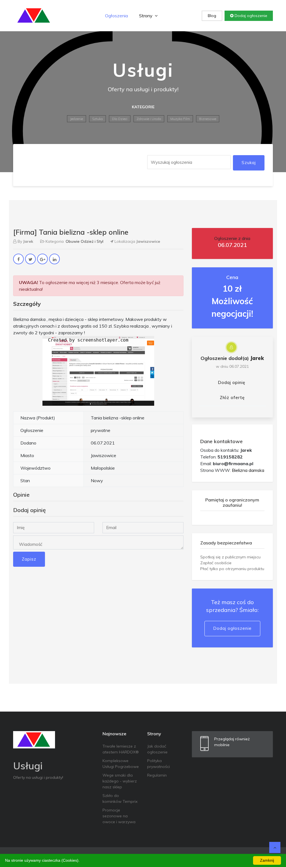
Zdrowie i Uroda (149, 119)
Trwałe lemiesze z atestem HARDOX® (121, 749)
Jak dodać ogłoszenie (157, 749)
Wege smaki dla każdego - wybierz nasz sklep (120, 781)
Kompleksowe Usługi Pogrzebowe (121, 763)
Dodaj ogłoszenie (250, 15)
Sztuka (97, 119)
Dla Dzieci (119, 119)
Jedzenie (76, 119)
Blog (212, 15)
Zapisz (29, 559)
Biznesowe (207, 119)
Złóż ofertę (232, 397)
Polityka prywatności (158, 763)
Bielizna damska (248, 470)
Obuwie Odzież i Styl (84, 241)
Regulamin (157, 775)
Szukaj (249, 162)
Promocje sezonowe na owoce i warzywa (119, 816)
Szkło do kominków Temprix (120, 798)
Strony (146, 15)
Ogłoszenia (116, 15)
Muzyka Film (180, 119)
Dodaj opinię (231, 382)
